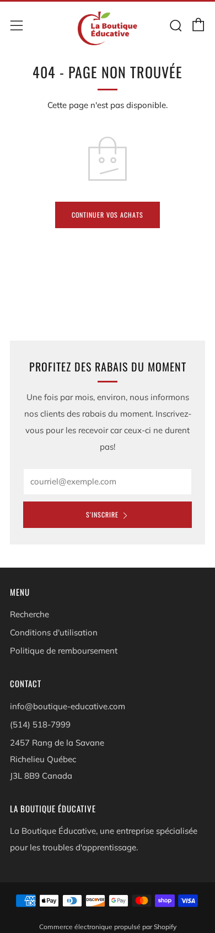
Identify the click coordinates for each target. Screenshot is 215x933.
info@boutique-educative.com (67, 706)
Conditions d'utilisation (54, 632)
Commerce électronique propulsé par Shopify (107, 927)
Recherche (29, 614)
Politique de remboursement (63, 650)
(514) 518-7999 (40, 724)
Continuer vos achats (107, 214)
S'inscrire (102, 514)
